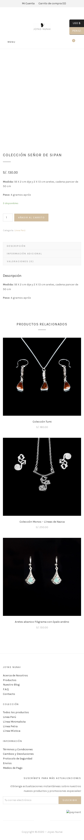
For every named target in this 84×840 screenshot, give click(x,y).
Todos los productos (16, 712)
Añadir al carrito (31, 217)
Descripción (16, 246)
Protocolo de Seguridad (17, 758)
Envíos (7, 763)
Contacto (9, 694)
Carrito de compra (51, 3)
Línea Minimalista (14, 721)
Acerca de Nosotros (15, 675)
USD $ (74, 23)
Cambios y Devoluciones (18, 754)
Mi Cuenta (28, 3)
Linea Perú (19, 230)
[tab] (42, 246)
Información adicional (24, 253)
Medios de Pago (12, 768)
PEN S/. (75, 30)
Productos (9, 680)
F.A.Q (6, 689)
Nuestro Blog (11, 684)
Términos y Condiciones (18, 749)
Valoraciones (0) (20, 261)
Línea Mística (11, 731)
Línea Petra (10, 726)
